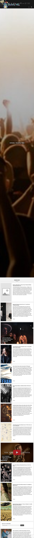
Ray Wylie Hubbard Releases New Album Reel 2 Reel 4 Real (22, 405)
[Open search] (29, 7)
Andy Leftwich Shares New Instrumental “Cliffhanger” (21, 366)
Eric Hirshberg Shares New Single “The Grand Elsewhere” (6, 458)
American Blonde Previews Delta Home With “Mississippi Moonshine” (7, 339)
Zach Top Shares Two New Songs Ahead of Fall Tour (21, 530)
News (14, 361)
